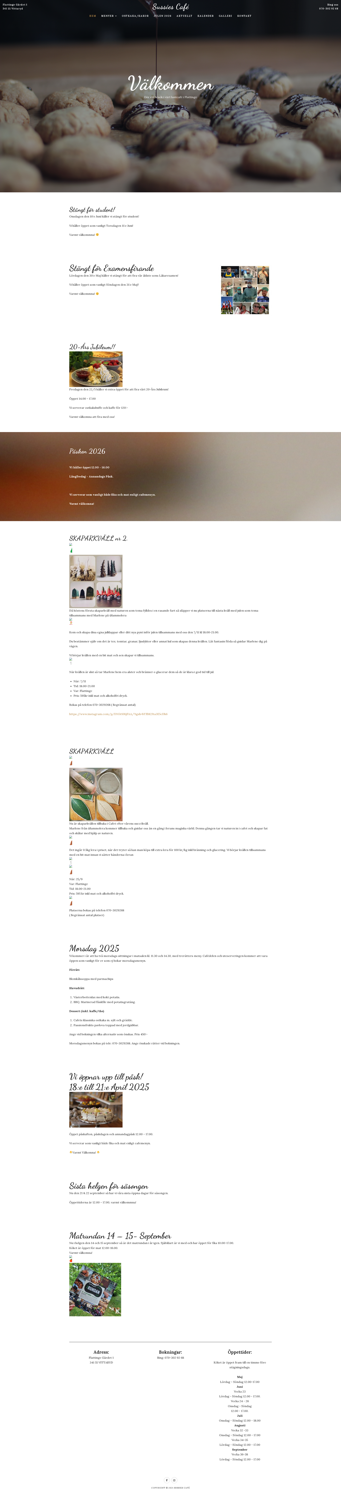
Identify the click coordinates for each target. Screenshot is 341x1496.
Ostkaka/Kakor (135, 15)
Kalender (205, 15)
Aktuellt (185, 15)
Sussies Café (170, 6)
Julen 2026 (163, 15)
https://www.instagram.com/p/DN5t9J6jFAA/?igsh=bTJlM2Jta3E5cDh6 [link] (118, 714)
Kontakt (244, 15)
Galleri (225, 15)
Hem (92, 15)
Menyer (107, 15)
